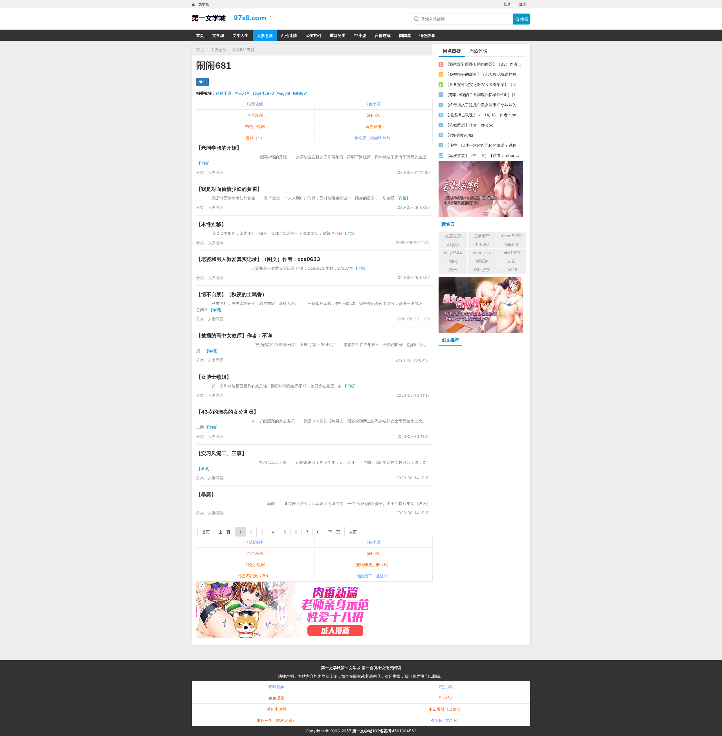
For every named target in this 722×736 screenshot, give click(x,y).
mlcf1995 (511, 252)
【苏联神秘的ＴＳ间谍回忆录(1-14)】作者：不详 (483, 94)
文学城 (218, 35)
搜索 (523, 19)
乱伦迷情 (289, 35)
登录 (507, 4)
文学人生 (240, 35)
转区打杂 (482, 269)
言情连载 (383, 35)
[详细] (204, 163)
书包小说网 (255, 126)
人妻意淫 (265, 35)
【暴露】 (206, 494)
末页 (353, 531)
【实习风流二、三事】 (221, 453)
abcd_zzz (482, 252)
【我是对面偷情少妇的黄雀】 (229, 189)
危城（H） (255, 137)
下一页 (334, 531)
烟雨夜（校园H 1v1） (373, 137)
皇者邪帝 (242, 93)
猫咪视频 (255, 103)
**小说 (360, 35)
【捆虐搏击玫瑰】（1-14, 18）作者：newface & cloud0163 (483, 114)
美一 (453, 269)
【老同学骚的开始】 (219, 148)
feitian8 (511, 244)
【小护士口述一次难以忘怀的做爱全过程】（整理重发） (483, 145)
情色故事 (427, 35)
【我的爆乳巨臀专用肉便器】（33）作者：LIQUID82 (483, 64)
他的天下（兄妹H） (373, 575)
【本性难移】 (211, 224)
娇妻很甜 (373, 126)
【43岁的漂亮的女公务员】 (227, 412)
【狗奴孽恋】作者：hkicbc (469, 125)
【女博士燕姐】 (214, 377)
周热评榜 (478, 51)
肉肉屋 (405, 35)
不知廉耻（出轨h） (446, 709)
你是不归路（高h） (255, 575)
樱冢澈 (482, 261)
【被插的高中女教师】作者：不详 (234, 335)
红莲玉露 (224, 93)
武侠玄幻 (313, 35)
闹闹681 (239, 49)
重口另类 (337, 35)
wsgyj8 (283, 93)
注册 (522, 4)
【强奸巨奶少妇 (459, 135)
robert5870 (263, 93)
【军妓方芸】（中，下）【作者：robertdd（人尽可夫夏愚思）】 (483, 155)
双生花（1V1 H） (445, 720)
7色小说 (373, 103)
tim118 (511, 269)
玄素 (511, 261)
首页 (200, 35)
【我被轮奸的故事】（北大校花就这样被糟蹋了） (483, 74)
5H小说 (373, 115)
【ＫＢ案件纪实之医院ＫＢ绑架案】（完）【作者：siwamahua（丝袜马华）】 (483, 84)
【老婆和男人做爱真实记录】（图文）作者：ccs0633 (258, 259)
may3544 (453, 252)
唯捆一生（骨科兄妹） (276, 720)
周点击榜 (452, 51)
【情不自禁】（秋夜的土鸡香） (231, 294)
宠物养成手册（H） (373, 564)
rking (453, 261)
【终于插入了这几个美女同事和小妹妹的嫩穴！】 (483, 104)
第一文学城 (331, 667)
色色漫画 (255, 115)
